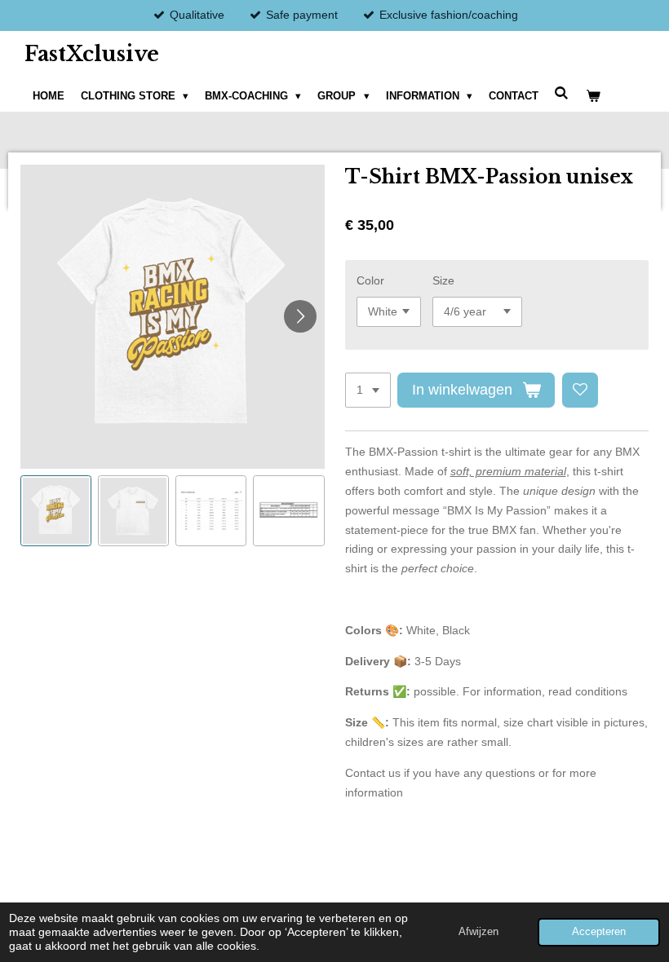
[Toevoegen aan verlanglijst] (580, 390)
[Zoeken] (562, 93)
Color (370, 280)
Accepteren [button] (599, 932)
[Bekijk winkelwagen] (593, 96)
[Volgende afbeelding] (300, 316)
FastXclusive (91, 54)
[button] (55, 510)
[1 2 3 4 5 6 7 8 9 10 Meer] (368, 390)
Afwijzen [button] (478, 932)
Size (443, 280)
